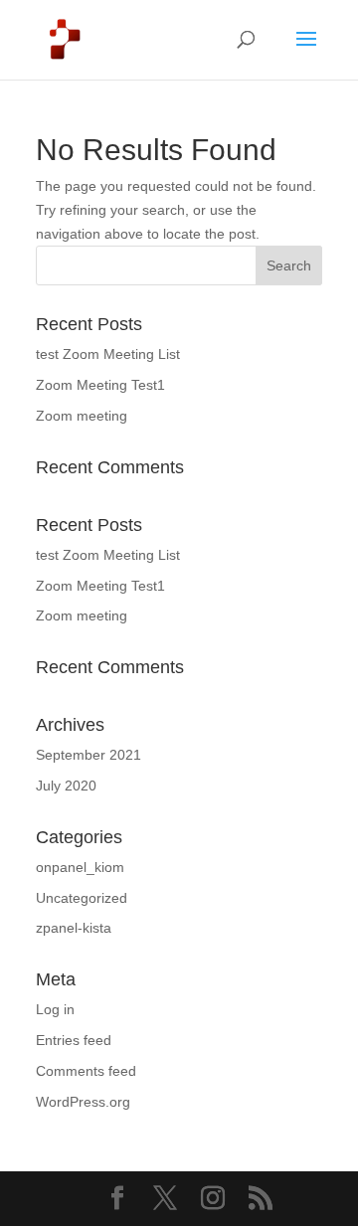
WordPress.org (83, 1102)
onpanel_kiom (80, 867)
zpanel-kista (73, 928)
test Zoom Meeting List (108, 354)
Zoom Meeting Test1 (100, 385)
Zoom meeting (81, 416)
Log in (55, 1009)
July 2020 (66, 785)
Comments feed (86, 1071)
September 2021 (88, 755)
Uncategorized (81, 898)
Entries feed (73, 1040)
